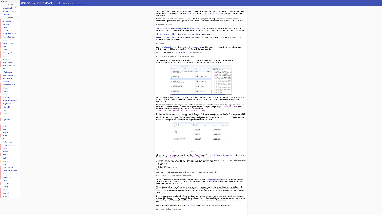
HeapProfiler (7, 104)
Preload (5, 148)
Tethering (6, 183)
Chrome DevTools (213, 13)
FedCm (5, 91)
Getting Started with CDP (168, 47)
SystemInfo (7, 177)
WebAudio (6, 190)
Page (4, 139)
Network (6, 132)
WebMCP (6, 196)
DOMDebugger (8, 72)
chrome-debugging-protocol (186, 52)
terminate (188, 205)
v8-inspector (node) (9, 11)
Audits (5, 27)
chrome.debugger (214, 180)
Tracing (5, 187)
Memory (5, 129)
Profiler (5, 152)
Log (4, 123)
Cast (4, 46)
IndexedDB (6, 107)
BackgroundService (9, 34)
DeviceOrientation (9, 66)
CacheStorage (8, 43)
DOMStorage (7, 78)
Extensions (6, 88)
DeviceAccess (8, 62)
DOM (4, 69)
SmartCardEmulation (10, 171)
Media (5, 126)
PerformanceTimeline (10, 145)
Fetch (5, 94)
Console (5, 50)
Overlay (5, 136)
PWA (4, 155)
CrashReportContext (10, 53)
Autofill (5, 31)
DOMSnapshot (8, 75)
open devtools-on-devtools (219, 155)
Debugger (6, 59)
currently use (189, 13)
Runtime (5, 158)
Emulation (6, 82)
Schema (5, 161)
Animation (6, 24)
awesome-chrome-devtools (191, 47)
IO (3, 117)
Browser (5, 40)
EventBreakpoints (9, 85)
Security (5, 164)
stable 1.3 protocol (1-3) (165, 37)
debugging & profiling (191, 34)
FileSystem (7, 97)
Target (5, 180)
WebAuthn (6, 193)
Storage (5, 174)
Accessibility (7, 21)
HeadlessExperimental (10, 101)
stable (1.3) (7, 14)
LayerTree (6, 120)
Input (4, 110)
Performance (7, 142)
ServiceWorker (8, 168)
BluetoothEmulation (10, 37)
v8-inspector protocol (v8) (166, 34)
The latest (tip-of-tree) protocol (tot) (170, 29)
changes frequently (195, 29)
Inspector (6, 113)
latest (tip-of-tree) (9, 8)
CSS (4, 56)
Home (5, 2)
